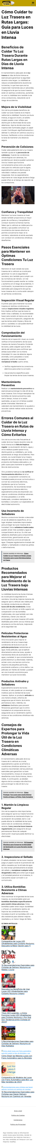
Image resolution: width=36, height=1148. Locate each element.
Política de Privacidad (18, 1124)
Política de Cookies (18, 1115)
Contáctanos (18, 1120)
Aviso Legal (18, 1111)
